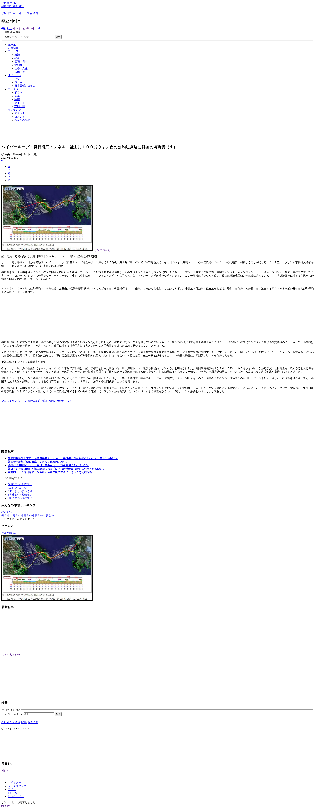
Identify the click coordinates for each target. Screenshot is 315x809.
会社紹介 (6, 722)
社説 (17, 78)
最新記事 (13, 47)
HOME (12, 44)
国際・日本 (21, 61)
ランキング (14, 109)
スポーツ (19, 71)
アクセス (19, 113)
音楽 (17, 96)
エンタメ (13, 89)
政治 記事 (6, 512)
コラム (18, 82)
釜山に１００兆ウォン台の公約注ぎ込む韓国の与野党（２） (36, 400)
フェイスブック (17, 786)
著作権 (16, 722)
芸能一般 (19, 106)
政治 (17, 54)
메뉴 (7, 805)
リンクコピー (16, 796)
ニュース (13, 51)
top (3, 805)
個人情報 (33, 722)
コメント (19, 116)
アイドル (19, 102)
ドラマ (18, 92)
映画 (17, 99)
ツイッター (14, 782)
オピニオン (14, 75)
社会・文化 (21, 68)
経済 (17, 58)
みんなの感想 (22, 120)
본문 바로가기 (9, 2)
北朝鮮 (18, 65)
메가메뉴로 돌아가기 (24, 28)
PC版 (24, 722)
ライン (12, 789)
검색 (58, 36)
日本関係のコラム (24, 85)
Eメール (12, 792)
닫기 (40, 28)
